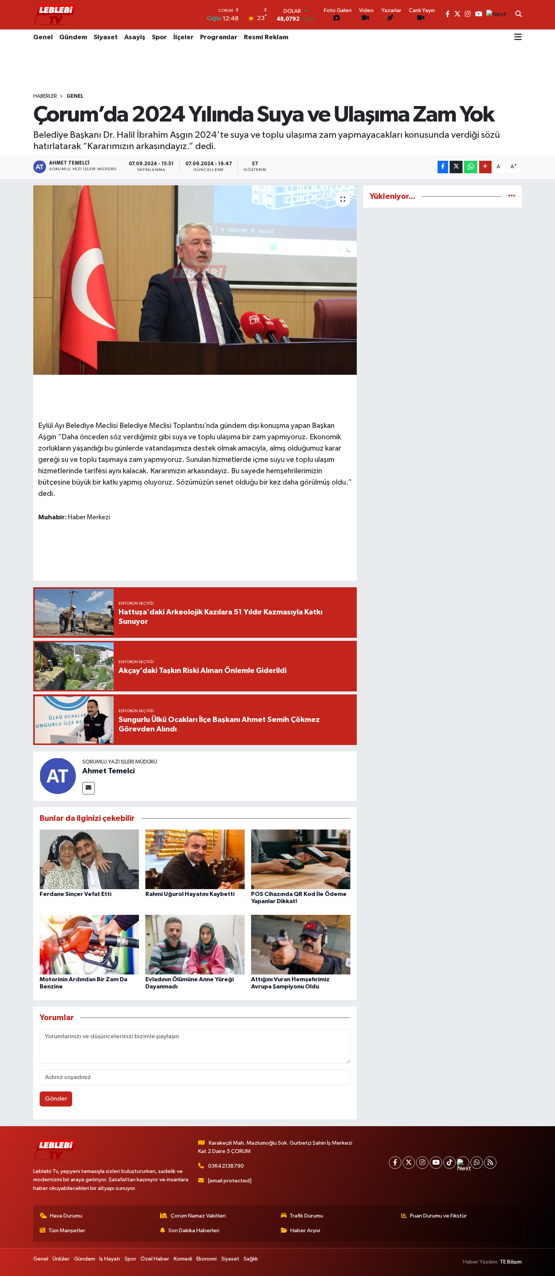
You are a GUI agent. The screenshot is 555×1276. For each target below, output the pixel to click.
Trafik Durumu (306, 1216)
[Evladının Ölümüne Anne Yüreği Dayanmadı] (195, 944)
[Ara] (518, 15)
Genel (43, 37)
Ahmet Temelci (108, 771)
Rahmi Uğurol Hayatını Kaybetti (189, 894)
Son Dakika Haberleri (193, 1230)
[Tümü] (511, 196)
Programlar (218, 37)
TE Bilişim (511, 1262)
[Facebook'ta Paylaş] (443, 167)
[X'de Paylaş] (456, 167)
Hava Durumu (66, 1216)
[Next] (463, 1162)
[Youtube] (436, 1162)
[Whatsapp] (476, 1162)
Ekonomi (206, 1259)
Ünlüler (60, 1259)
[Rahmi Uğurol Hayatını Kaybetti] (195, 859)
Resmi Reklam (266, 37)
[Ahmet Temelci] (58, 776)
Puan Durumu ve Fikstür (438, 1216)
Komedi (183, 1259)
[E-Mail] (88, 788)
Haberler (45, 96)
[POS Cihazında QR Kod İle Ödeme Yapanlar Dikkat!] (300, 859)
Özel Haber (154, 1259)
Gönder (56, 1099)
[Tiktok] (449, 1162)
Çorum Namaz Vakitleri (198, 1216)
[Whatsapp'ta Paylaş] (470, 167)
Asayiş (134, 37)
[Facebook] (395, 1162)
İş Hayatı (109, 1259)
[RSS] (490, 1162)
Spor (159, 37)
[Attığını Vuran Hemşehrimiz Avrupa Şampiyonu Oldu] (300, 944)
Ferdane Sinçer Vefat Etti (75, 894)
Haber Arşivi (305, 1230)
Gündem (73, 37)
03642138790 (226, 1166)
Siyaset (106, 37)
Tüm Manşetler (66, 1230)
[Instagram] (422, 1162)
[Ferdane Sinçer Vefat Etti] (89, 859)
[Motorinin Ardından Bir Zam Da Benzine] (89, 944)
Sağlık (251, 1259)
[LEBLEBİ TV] (54, 15)
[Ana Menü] (518, 37)
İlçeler (183, 37)
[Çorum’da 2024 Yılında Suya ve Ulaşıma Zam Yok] (195, 280)
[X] (408, 1162)
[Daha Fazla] (485, 167)
